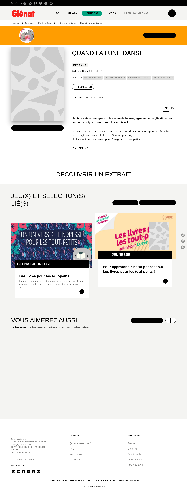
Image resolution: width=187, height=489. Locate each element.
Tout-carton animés (66, 23)
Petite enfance (45, 23)
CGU (89, 480)
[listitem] (24, 3)
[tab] (57, 13)
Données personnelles (57, 480)
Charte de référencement (104, 480)
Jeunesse (29, 23)
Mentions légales (77, 480)
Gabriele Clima (87, 71)
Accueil (17, 23)
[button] (134, 3)
